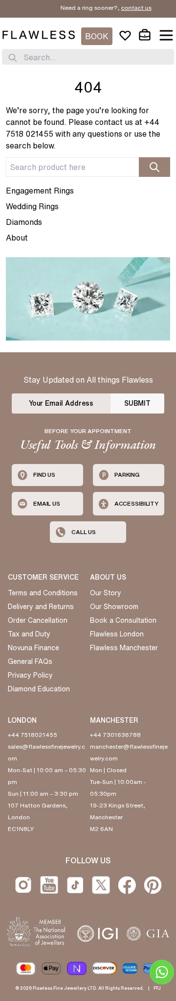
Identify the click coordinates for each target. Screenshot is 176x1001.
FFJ (157, 988)
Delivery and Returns (41, 606)
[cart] (145, 35)
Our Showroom (114, 606)
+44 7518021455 (32, 735)
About (17, 238)
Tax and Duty (29, 634)
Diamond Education (39, 688)
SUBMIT (137, 403)
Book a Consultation (123, 620)
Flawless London (117, 634)
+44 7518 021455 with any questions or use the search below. (83, 133)
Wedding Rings (32, 206)
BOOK (97, 36)
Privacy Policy (30, 675)
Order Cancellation (37, 620)
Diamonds (24, 222)
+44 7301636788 (115, 735)
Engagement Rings (40, 191)
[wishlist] (125, 35)
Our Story (105, 592)
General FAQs (30, 661)
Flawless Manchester (124, 647)
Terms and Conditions (43, 592)
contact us (130, 7)
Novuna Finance (33, 647)
